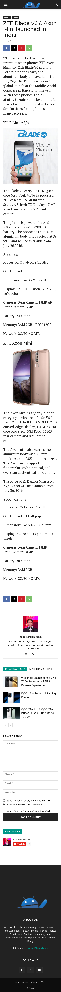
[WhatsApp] (29, 48)
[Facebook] (6, 48)
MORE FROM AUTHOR (40, 669)
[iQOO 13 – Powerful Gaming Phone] (11, 697)
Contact (34, 982)
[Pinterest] (21, 48)
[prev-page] (5, 725)
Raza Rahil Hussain (31, 636)
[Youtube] (39, 970)
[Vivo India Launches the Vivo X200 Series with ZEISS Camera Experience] (11, 681)
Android (7, 17)
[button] (5, 4)
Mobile (15, 17)
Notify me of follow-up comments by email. (28, 811)
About (25, 982)
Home (16, 982)
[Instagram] (27, 654)
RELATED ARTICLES (15, 669)
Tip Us (44, 982)
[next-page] (10, 725)
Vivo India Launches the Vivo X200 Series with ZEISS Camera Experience (38, 681)
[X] (14, 48)
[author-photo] (30, 632)
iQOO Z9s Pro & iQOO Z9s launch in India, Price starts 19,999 (37, 713)
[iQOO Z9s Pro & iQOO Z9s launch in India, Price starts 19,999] (11, 713)
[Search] (56, 4)
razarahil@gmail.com (37, 947)
